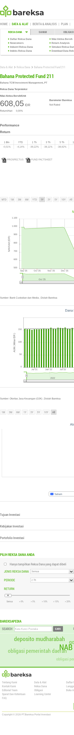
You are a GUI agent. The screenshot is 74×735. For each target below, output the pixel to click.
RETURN (9, 589)
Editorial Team (9, 690)
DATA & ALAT (20, 24)
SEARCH (7, 629)
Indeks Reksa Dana (21, 51)
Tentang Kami (9, 682)
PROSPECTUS (15, 159)
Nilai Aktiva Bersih (62, 39)
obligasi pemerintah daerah (37, 651)
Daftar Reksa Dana (21, 39)
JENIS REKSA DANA (16, 571)
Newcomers (17, 43)
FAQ (4, 698)
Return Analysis (61, 43)
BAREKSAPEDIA (11, 621)
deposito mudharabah (39, 639)
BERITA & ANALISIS (45, 24)
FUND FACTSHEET (41, 159)
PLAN (64, 24)
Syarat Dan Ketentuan (13, 694)
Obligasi (38, 690)
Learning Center (42, 694)
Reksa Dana (23, 67)
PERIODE (9, 580)
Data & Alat (6, 67)
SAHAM (43, 32)
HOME (4, 24)
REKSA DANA (15, 32)
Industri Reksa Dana (21, 47)
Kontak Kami (9, 686)
